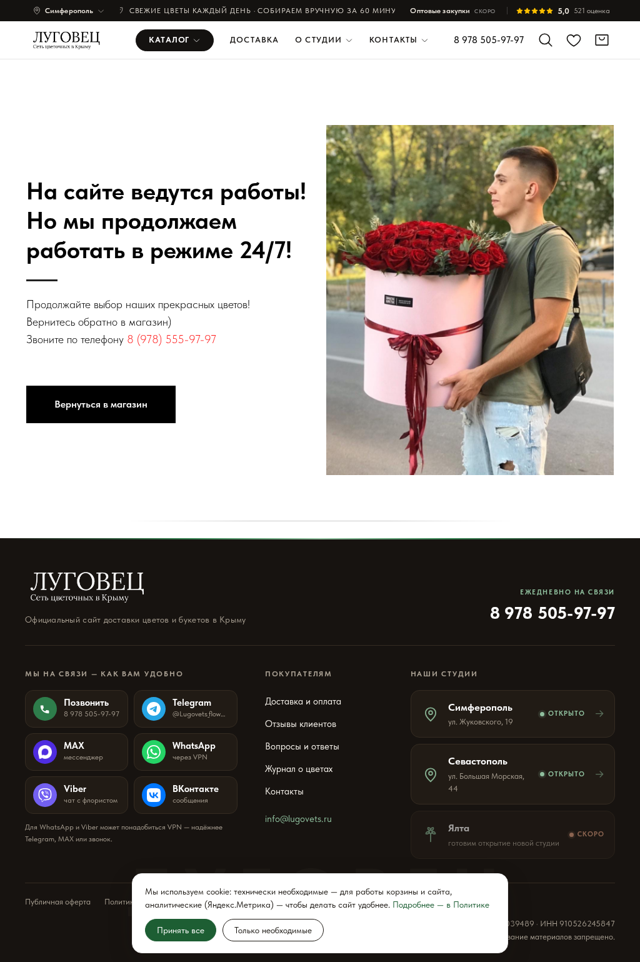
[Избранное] (574, 40)
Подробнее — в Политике (440, 904)
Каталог (169, 39)
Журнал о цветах (298, 768)
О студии (318, 39)
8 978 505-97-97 (489, 40)
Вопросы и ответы (302, 746)
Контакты (393, 39)
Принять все (180, 930)
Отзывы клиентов (300, 723)
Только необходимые (273, 930)
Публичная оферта (58, 901)
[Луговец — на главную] (70, 40)
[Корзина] (602, 40)
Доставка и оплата (303, 701)
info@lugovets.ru (298, 818)
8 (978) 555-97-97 (171, 339)
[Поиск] (546, 40)
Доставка (254, 39)
